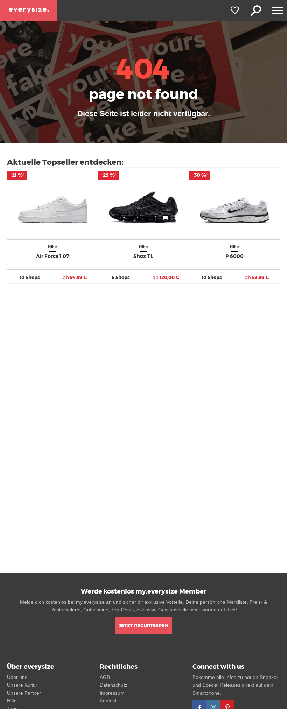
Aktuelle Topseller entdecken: (65, 162)
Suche (255, 10)
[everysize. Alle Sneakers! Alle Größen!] (28, 10)
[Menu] (276, 10)
